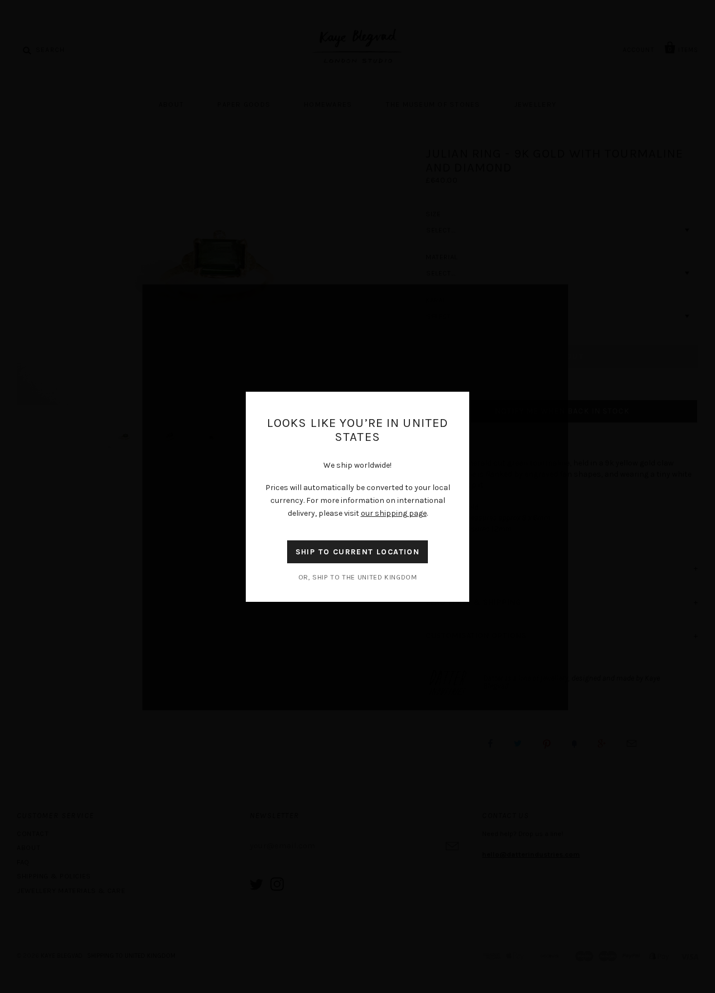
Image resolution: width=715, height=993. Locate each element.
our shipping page (394, 513)
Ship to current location (357, 552)
